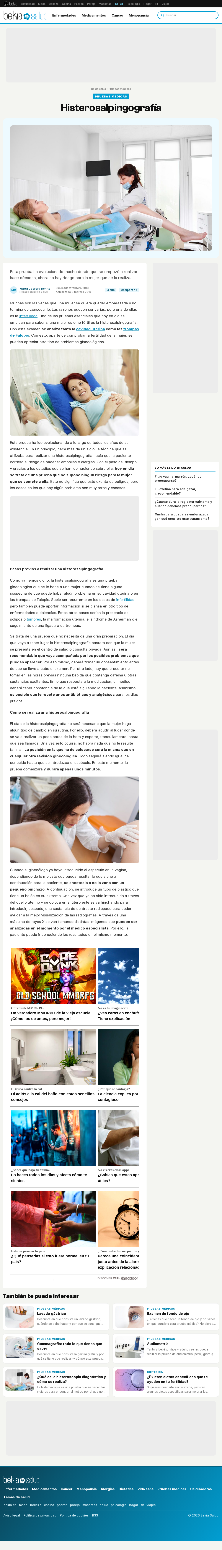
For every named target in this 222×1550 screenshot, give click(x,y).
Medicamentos (94, 15)
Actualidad (28, 3)
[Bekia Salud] (25, 15)
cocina (49, 1505)
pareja (75, 1505)
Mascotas (105, 3)
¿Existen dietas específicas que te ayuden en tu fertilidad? (177, 1379)
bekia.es (9, 1505)
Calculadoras (201, 1489)
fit (142, 1505)
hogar (133, 1505)
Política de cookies (74, 1515)
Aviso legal (11, 1515)
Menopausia (139, 15)
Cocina (66, 3)
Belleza (54, 3)
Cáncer (117, 15)
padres (62, 1505)
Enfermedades (64, 15)
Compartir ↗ (129, 290)
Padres (79, 3)
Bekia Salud (98, 89)
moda (23, 1505)
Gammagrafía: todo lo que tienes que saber (69, 1346)
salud (104, 1505)
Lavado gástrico (51, 1313)
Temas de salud (16, 1497)
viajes (151, 1505)
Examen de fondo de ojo (168, 1313)
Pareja (91, 3)
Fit (156, 3)
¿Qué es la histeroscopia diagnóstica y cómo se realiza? (71, 1379)
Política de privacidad (39, 1515)
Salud (119, 3)
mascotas (89, 1505)
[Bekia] (10, 3)
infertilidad (28, 316)
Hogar (148, 3)
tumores (34, 619)
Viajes (166, 3)
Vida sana (145, 1489)
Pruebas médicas (119, 89)
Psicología (133, 3)
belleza (35, 1505)
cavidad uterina (90, 329)
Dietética (155, 1372)
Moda (42, 3)
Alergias (108, 1489)
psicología (119, 1505)
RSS (95, 1515)
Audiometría (157, 1344)
